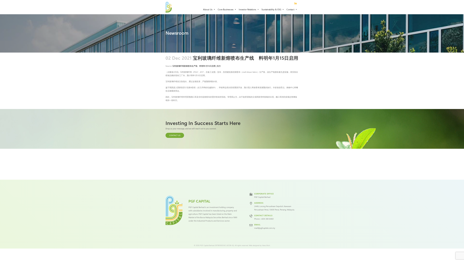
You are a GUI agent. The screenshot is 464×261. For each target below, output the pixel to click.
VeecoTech (266, 245)
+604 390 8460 (267, 219)
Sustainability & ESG (271, 9)
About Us (207, 9)
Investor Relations (247, 9)
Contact (290, 9)
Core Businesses (225, 9)
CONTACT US (174, 135)
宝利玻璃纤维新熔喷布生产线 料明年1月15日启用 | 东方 (196, 66)
